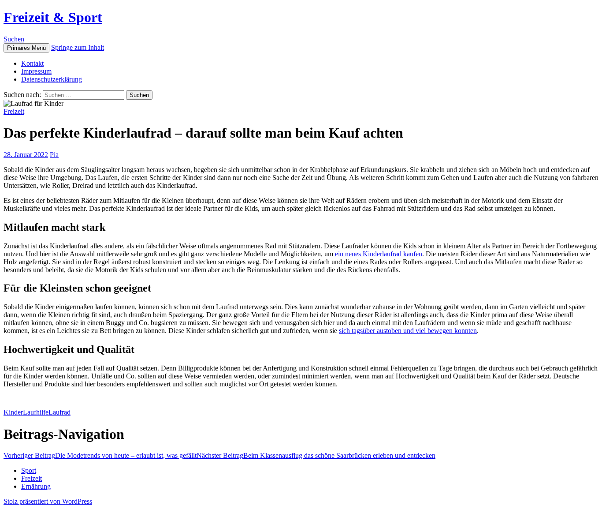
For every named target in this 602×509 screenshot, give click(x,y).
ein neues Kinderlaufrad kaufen (378, 254)
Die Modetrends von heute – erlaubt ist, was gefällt (100, 455)
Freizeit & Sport (53, 17)
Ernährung (36, 486)
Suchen (14, 39)
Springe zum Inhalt (77, 47)
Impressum (36, 71)
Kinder (13, 412)
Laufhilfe (35, 412)
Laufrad (59, 412)
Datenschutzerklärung (51, 79)
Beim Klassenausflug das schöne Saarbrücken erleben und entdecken (316, 455)
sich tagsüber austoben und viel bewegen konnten (408, 330)
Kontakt (32, 63)
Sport (28, 470)
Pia (54, 154)
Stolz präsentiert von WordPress (48, 501)
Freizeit (14, 111)
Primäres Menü (26, 48)
